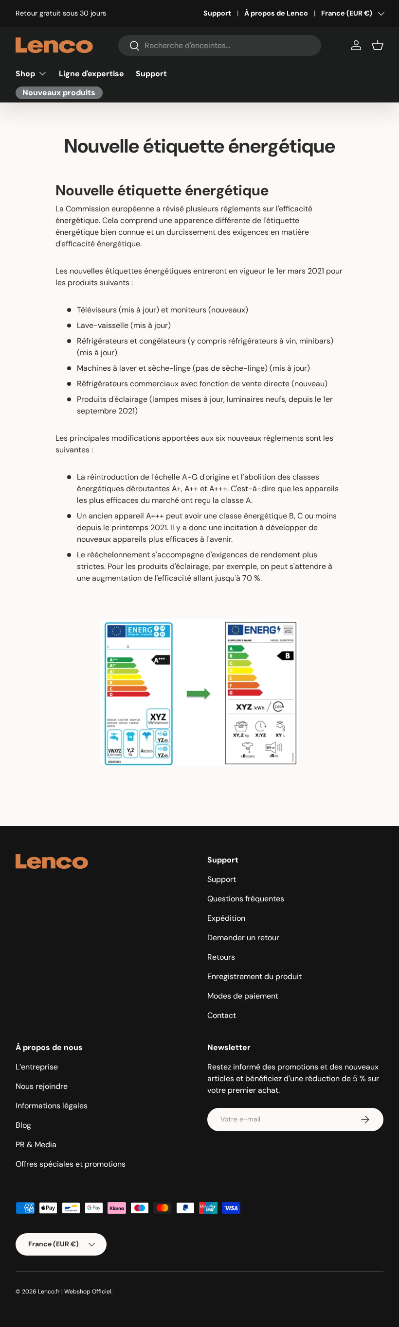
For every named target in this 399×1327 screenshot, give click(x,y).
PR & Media (36, 1144)
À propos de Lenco (276, 13)
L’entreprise (37, 1067)
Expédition (226, 918)
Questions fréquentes (245, 899)
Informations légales (52, 1106)
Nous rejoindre (42, 1086)
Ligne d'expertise (91, 74)
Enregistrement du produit (254, 976)
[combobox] (219, 45)
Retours (221, 957)
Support (217, 13)
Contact (221, 1015)
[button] (377, 45)
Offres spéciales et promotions (71, 1164)
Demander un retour (243, 937)
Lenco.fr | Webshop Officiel (74, 1291)
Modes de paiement (242, 996)
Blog (23, 1125)
